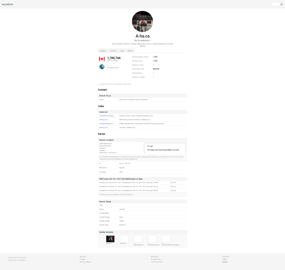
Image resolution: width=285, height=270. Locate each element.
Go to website (141, 40)
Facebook (225, 256)
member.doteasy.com (106, 123)
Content (113, 51)
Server (130, 51)
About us (83, 256)
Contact (82, 259)
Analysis (103, 51)
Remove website (85, 262)
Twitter (224, 259)
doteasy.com (103, 119)
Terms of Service (157, 262)
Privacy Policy (156, 259)
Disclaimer (154, 256)
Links (122, 51)
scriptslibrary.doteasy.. (106, 116)
